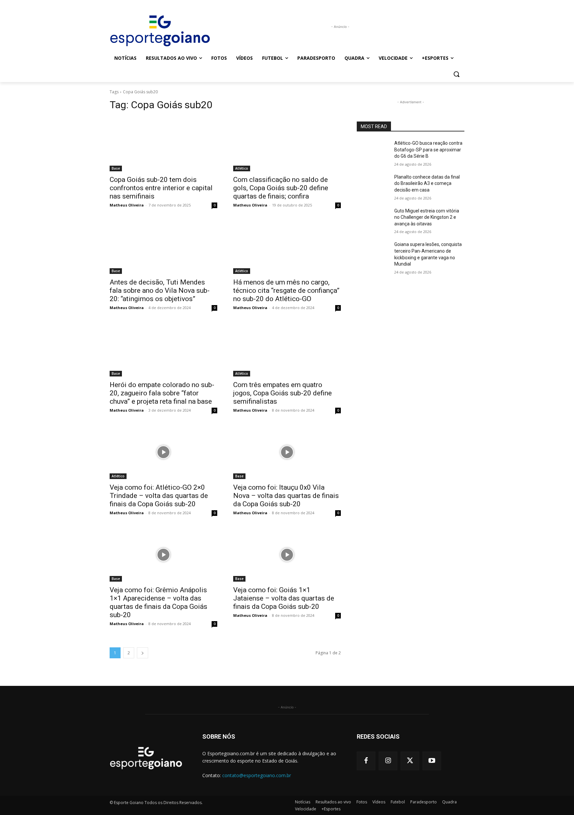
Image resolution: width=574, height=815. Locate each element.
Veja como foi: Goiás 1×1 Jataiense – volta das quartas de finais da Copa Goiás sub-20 (283, 598)
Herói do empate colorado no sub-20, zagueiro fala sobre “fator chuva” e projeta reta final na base (162, 393)
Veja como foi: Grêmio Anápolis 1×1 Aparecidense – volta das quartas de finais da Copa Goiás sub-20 (158, 602)
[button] (456, 74)
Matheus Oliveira (127, 205)
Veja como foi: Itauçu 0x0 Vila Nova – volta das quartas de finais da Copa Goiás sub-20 (286, 495)
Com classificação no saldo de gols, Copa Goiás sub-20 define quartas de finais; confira (280, 188)
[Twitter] (410, 761)
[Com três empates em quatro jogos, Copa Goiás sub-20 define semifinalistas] (287, 349)
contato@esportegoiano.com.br (256, 775)
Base (116, 168)
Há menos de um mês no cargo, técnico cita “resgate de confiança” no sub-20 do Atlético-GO (286, 290)
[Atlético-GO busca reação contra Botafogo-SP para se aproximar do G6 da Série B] (373, 151)
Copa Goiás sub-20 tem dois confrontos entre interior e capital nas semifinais (161, 188)
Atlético (241, 168)
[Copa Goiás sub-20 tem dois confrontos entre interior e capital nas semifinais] (163, 144)
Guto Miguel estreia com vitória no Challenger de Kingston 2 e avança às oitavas (426, 217)
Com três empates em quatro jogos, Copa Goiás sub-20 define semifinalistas (282, 393)
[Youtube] (432, 761)
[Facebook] (366, 761)
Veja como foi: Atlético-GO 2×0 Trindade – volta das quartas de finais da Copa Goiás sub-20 (159, 495)
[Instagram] (388, 761)
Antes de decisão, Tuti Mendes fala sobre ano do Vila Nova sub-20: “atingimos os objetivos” (160, 290)
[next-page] (142, 652)
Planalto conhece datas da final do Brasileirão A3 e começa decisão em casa (427, 183)
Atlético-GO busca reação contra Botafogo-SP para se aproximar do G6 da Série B (428, 149)
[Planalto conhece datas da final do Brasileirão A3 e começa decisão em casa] (373, 185)
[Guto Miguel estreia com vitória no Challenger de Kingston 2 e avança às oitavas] (373, 219)
